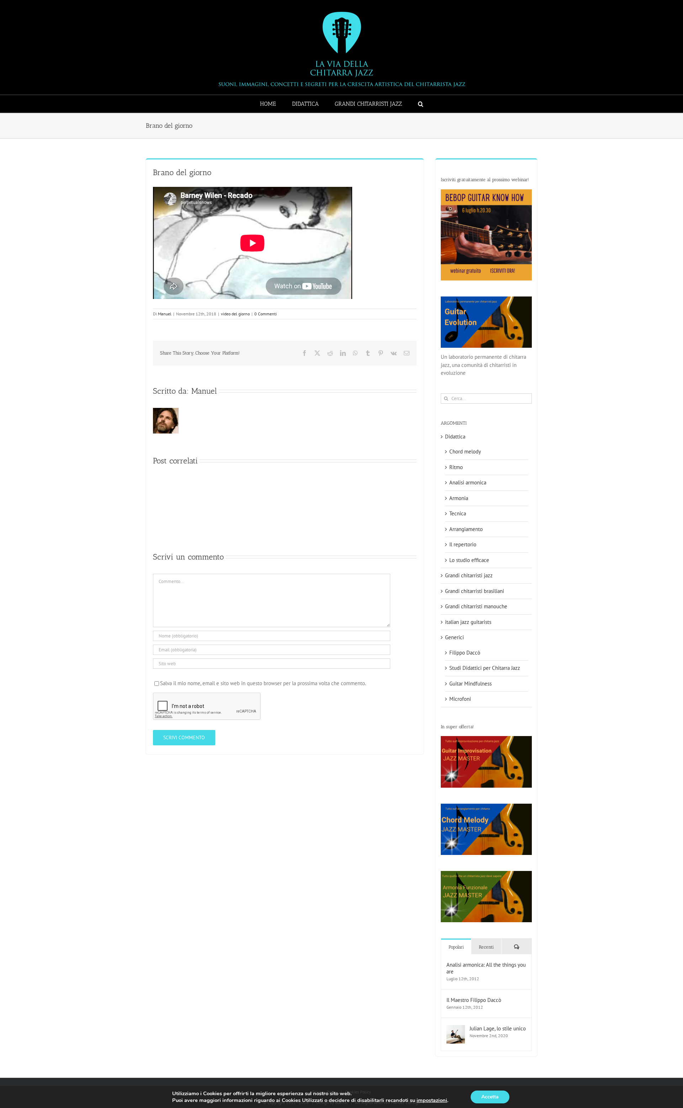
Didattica (455, 436)
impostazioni (432, 1100)
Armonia (458, 498)
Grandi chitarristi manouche (476, 606)
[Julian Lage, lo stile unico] (455, 1028)
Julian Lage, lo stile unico (498, 1028)
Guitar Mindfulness (470, 683)
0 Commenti (265, 313)
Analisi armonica (467, 482)
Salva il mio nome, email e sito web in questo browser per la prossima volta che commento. (263, 683)
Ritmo (456, 467)
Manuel (164, 313)
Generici (454, 637)
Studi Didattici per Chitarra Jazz (484, 668)
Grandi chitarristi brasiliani (474, 591)
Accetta (490, 1096)
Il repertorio (462, 544)
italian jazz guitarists (468, 622)
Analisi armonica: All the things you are (486, 968)
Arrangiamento (466, 529)
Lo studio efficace (469, 560)
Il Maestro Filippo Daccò (473, 1000)
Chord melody (465, 451)
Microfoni (460, 698)
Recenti (486, 947)
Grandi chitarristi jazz (469, 575)
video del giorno (235, 313)
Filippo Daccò (464, 652)
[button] (420, 104)
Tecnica (457, 513)
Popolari (456, 947)
